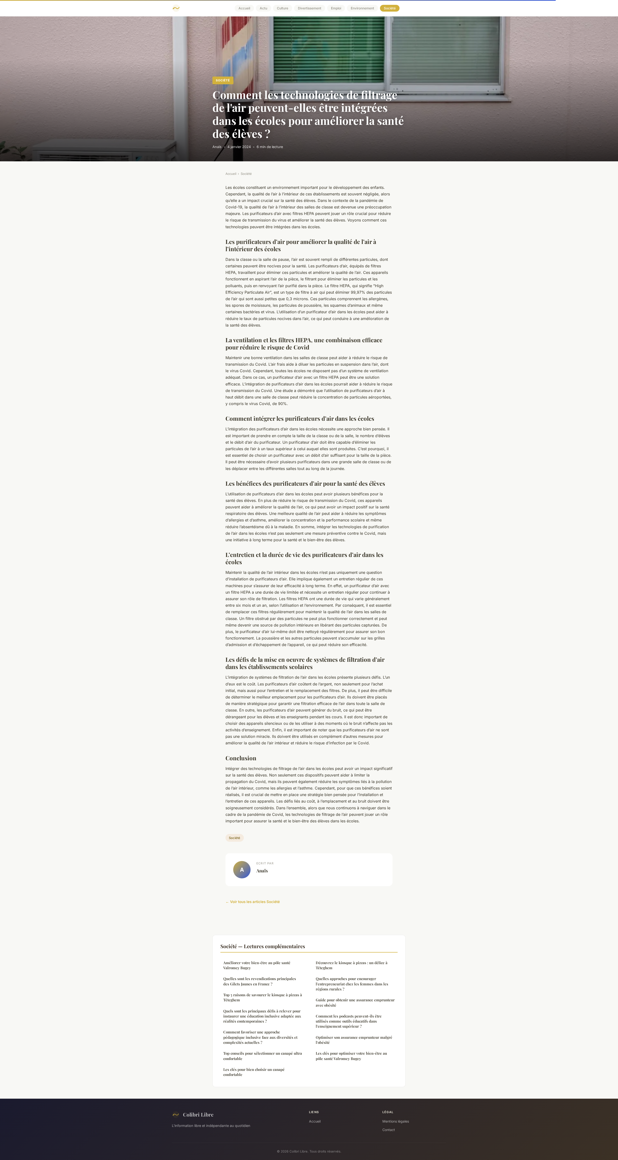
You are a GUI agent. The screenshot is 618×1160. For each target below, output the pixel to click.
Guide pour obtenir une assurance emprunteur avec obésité (355, 1002)
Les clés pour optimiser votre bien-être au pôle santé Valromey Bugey (351, 1056)
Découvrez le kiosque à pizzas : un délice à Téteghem (351, 965)
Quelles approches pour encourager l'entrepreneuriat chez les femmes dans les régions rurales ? (352, 983)
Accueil (244, 8)
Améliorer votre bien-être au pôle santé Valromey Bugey (256, 965)
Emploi (336, 8)
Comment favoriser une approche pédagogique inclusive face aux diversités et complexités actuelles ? (260, 1037)
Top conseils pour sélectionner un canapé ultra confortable (262, 1056)
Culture (282, 8)
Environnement (362, 8)
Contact (388, 1130)
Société (390, 8)
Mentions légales (395, 1121)
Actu (263, 8)
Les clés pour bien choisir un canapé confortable (254, 1072)
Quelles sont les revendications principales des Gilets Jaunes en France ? (259, 981)
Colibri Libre (198, 1114)
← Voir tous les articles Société (252, 901)
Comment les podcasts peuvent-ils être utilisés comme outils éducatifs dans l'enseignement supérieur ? (349, 1021)
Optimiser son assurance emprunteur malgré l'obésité (354, 1040)
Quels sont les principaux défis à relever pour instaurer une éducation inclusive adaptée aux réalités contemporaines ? (262, 1016)
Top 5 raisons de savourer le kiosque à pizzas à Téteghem (262, 997)
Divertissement (309, 8)
